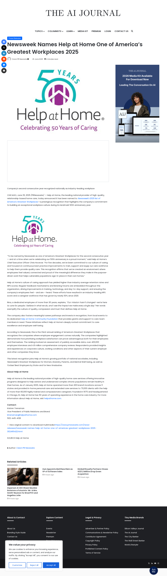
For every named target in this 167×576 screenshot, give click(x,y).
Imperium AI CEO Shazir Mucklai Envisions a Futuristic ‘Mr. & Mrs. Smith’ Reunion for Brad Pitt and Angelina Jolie (22, 492)
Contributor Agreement (95, 536)
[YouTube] (155, 563)
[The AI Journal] (83, 13)
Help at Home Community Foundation (39, 319)
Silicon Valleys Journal (134, 528)
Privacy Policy (91, 545)
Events (49, 528)
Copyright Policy (92, 541)
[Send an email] (28, 59)
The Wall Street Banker (135, 541)
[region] (34, 555)
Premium (96, 31)
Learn (69, 31)
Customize (17, 565)
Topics (39, 31)
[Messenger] (4, 64)
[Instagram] (158, 563)
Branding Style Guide (16, 532)
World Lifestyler (131, 545)
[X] (148, 563)
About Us (11, 528)
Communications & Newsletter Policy (101, 532)
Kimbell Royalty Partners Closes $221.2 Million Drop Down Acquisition (93, 471)
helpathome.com (52, 398)
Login (108, 31)
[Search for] (132, 31)
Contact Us (121, 31)
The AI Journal (131, 532)
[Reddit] (4, 59)
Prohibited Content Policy (96, 549)
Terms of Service (92, 553)
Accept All (51, 565)
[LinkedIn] (152, 563)
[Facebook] (4, 42)
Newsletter (51, 532)
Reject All (34, 565)
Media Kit (83, 31)
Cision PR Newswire (19, 59)
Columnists (54, 31)
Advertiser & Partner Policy (97, 528)
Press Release (15, 38)
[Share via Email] (4, 70)
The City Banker (132, 536)
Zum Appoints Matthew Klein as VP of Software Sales (57, 470)
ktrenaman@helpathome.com (22, 415)
